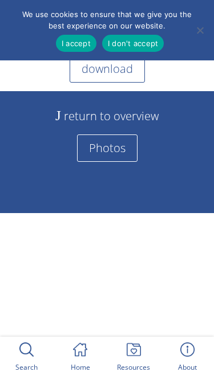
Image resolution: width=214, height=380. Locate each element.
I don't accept (133, 43)
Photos (107, 148)
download (107, 68)
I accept (76, 43)
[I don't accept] (199, 30)
